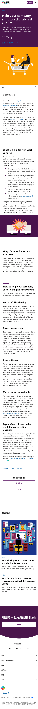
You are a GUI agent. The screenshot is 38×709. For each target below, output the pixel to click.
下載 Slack (4, 693)
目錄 (2, 87)
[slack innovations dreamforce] (19, 537)
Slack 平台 (18, 43)
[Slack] (6, 2)
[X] (21, 649)
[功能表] (35, 2)
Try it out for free (14, 459)
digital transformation (24, 101)
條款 (8, 697)
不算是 (19, 490)
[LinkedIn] (10, 649)
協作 (3, 11)
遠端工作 (5, 43)
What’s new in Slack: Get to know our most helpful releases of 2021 (18, 581)
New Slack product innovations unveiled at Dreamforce (18, 562)
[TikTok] (28, 649)
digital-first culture (16, 119)
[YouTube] (24, 649)
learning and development (12, 413)
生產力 (11, 43)
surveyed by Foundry (10, 105)
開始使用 (29, 2)
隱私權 (3, 697)
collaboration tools (27, 196)
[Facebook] (17, 649)
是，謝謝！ (19, 483)
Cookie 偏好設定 (16, 697)
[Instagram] (13, 649)
